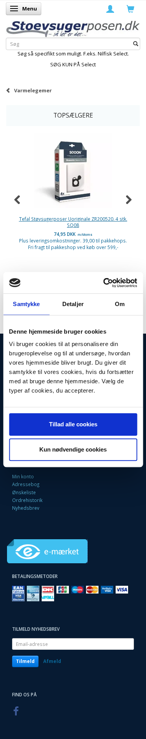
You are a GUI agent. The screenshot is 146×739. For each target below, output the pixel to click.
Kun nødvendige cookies (73, 449)
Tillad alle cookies (73, 424)
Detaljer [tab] (73, 304)
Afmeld (52, 661)
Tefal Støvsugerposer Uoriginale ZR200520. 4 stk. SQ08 (73, 222)
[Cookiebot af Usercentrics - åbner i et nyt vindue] (104, 283)
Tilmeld (25, 661)
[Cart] (130, 8)
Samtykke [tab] (26, 304)
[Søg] (135, 44)
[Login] (110, 8)
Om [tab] (120, 304)
